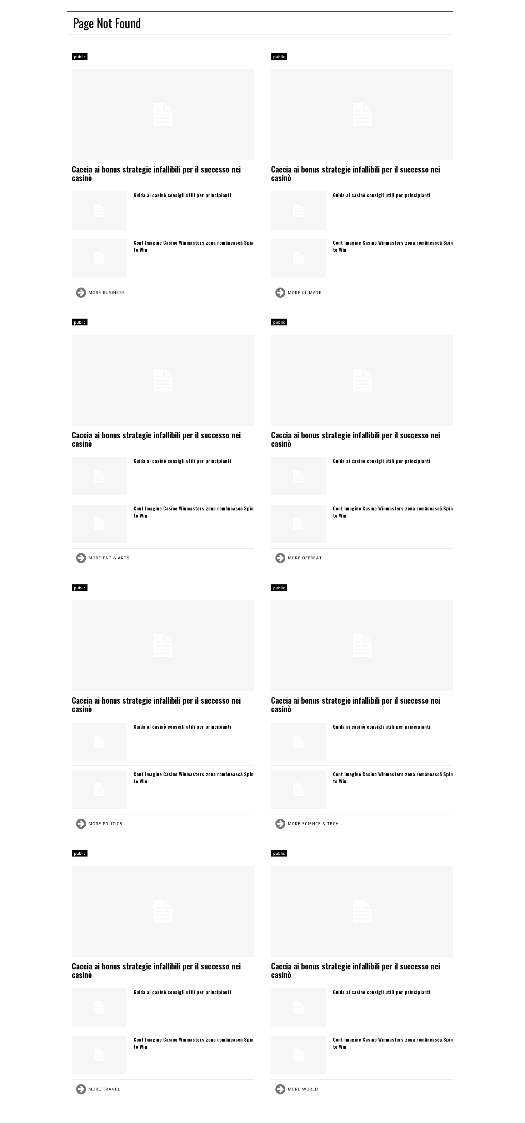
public (79, 56)
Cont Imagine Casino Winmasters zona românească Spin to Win (194, 246)
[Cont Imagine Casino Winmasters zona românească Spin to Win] (99, 258)
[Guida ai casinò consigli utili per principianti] (99, 210)
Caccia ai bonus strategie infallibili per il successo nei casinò (156, 173)
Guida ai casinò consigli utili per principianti (182, 195)
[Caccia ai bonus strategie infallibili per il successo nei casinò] (163, 114)
